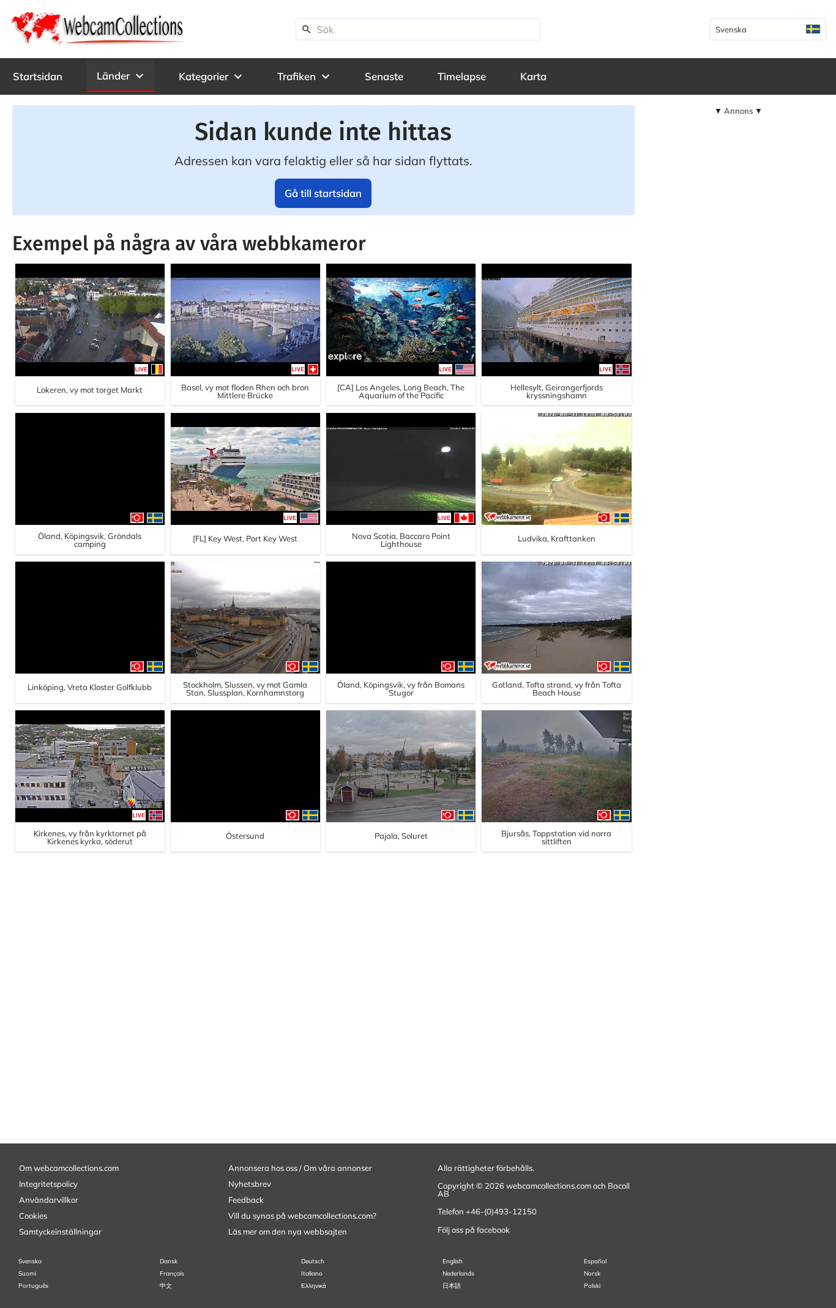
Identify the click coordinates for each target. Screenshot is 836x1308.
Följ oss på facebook (474, 1230)
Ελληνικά (313, 1286)
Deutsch (312, 1261)
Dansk (168, 1261)
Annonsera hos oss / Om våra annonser (300, 1168)
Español (595, 1261)
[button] (120, 76)
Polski (592, 1286)
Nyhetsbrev (249, 1184)
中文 (166, 1286)
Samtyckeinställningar (60, 1231)
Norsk (592, 1273)
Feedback (246, 1200)
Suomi (27, 1273)
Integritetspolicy (48, 1184)
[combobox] (768, 29)
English (452, 1261)
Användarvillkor (48, 1200)
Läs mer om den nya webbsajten (287, 1231)
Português (33, 1286)
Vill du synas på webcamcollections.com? (302, 1216)
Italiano (312, 1273)
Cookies (33, 1216)
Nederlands (458, 1273)
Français (172, 1273)
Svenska (30, 1261)
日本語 (451, 1286)
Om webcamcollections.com (69, 1168)
